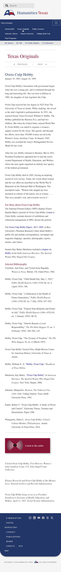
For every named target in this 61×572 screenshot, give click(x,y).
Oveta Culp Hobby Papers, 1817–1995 (26, 227)
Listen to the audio (34, 445)
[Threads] (47, 518)
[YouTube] (39, 518)
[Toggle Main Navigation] (56, 22)
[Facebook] (43, 518)
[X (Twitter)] (52, 518)
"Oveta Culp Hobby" (35, 375)
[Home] (9, 13)
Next (40, 64)
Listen (49, 212)
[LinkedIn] (34, 518)
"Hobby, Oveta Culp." (35, 364)
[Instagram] (30, 518)
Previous (22, 64)
